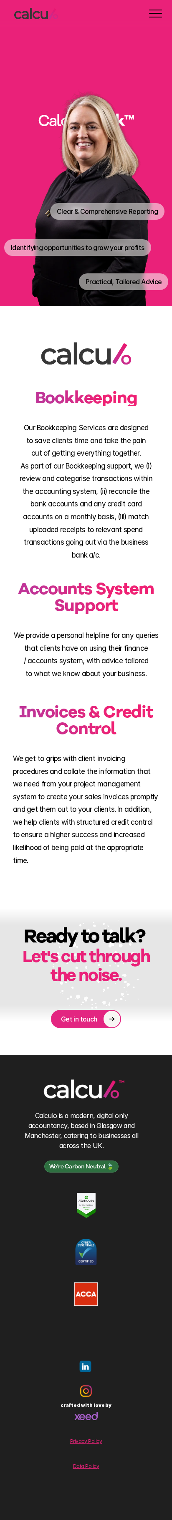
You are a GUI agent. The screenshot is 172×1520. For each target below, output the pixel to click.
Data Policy (86, 1466)
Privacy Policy (86, 1441)
